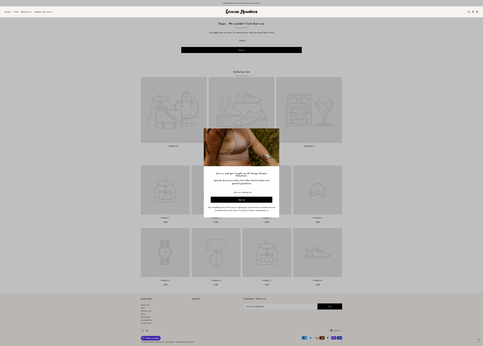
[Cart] (477, 12)
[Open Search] (469, 12)
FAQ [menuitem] (16, 12)
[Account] (473, 12)
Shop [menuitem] (7, 12)
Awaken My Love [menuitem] (42, 12)
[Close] (276, 131)
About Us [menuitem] (25, 12)
